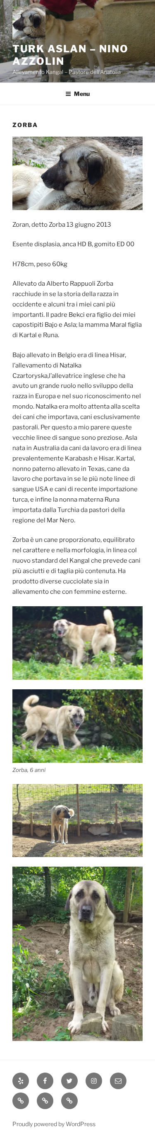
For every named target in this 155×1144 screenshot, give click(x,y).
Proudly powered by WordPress (53, 1123)
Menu (82, 93)
